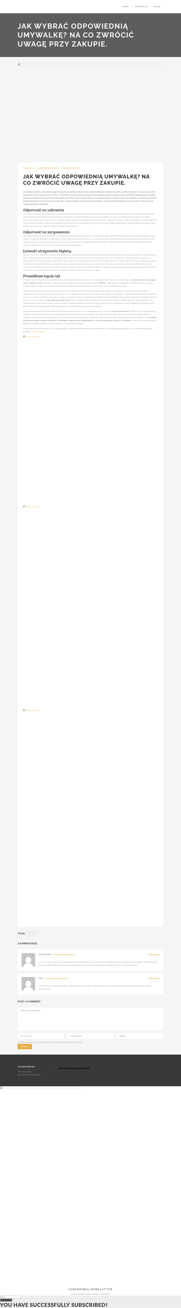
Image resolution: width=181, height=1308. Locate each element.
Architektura (45, 168)
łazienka (32, 933)
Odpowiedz (153, 955)
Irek (41, 978)
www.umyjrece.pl (37, 332)
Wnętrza (55, 168)
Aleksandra (45, 954)
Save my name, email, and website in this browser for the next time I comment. (51, 1042)
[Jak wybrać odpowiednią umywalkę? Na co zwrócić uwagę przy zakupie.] (90, 112)
